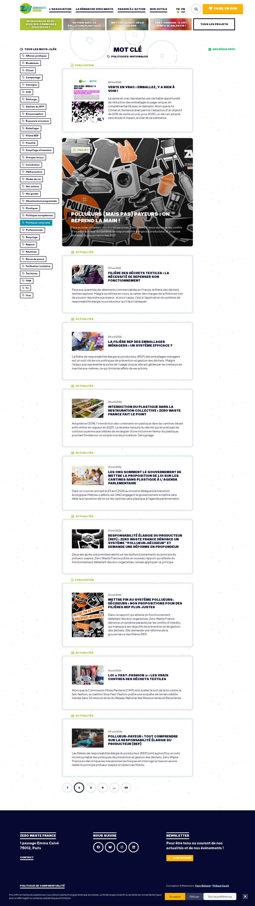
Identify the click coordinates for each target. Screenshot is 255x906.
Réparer (30, 244)
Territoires (32, 273)
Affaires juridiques (36, 55)
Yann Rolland (202, 885)
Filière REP (32, 135)
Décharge (31, 99)
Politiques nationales (38, 222)
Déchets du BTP (35, 106)
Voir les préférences (220, 896)
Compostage (33, 77)
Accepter (175, 896)
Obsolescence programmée (41, 201)
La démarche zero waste (94, 9)
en (183, 9)
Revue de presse (35, 259)
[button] (245, 896)
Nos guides (32, 193)
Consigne (31, 84)
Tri (27, 288)
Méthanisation (34, 171)
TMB (28, 280)
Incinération (33, 164)
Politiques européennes (39, 215)
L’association (60, 9)
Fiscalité (30, 142)
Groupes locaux (35, 157)
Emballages (32, 128)
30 (126, 787)
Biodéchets (32, 63)
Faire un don (225, 8)
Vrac (28, 295)
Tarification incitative (38, 266)
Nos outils (158, 9)
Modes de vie (33, 179)
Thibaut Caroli (220, 885)
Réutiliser (31, 251)
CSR (28, 92)
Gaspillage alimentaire (39, 150)
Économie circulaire (37, 121)
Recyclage (32, 237)
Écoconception (34, 113)
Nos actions (32, 186)
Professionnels (34, 230)
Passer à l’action (131, 9)
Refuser (194, 896)
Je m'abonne (182, 857)
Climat (29, 70)
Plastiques (32, 208)
